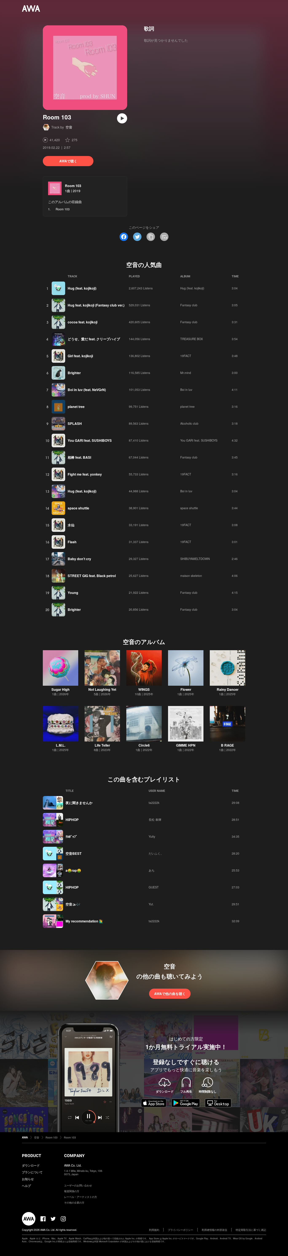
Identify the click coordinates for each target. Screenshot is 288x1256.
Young (73, 592)
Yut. (151, 904)
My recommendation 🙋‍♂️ (84, 921)
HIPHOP (72, 819)
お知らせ (28, 1179)
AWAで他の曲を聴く (170, 993)
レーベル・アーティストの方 (80, 1197)
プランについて (32, 1172)
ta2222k (154, 802)
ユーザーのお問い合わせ (78, 1185)
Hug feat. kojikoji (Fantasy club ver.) (96, 305)
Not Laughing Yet (102, 689)
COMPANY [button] (74, 1155)
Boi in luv (186, 389)
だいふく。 (156, 853)
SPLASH (75, 423)
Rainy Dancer (227, 689)
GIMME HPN (185, 745)
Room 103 (73, 185)
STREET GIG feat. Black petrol (92, 575)
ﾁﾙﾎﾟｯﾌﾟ (71, 836)
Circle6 (144, 745)
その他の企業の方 (74, 1202)
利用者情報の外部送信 (214, 1229)
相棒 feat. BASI (79, 457)
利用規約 (154, 1229)
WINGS (144, 689)
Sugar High (60, 689)
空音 (69, 127)
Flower (185, 689)
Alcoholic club (189, 423)
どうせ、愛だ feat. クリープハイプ (94, 339)
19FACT (185, 356)
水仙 (71, 525)
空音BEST (74, 853)
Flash (72, 541)
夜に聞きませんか (79, 802)
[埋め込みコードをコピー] (164, 237)
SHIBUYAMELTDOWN (195, 559)
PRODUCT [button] (31, 1155)
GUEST (154, 887)
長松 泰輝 (155, 819)
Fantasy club (188, 305)
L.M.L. (60, 745)
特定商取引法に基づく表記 (251, 1229)
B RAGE (227, 745)
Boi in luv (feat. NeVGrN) (87, 389)
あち (152, 870)
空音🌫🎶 (73, 904)
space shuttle (78, 508)
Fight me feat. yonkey (85, 474)
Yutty (152, 836)
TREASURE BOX (191, 339)
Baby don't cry (79, 558)
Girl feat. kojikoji (80, 355)
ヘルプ (26, 1185)
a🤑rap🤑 (73, 870)
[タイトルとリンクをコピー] (151, 237)
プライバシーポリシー (180, 1229)
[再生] (122, 118)
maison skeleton (191, 575)
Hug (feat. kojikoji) (82, 288)
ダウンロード (31, 1165)
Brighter (74, 372)
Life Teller (102, 745)
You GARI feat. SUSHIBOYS (90, 440)
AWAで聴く (68, 161)
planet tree (76, 406)
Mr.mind (185, 373)
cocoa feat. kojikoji (82, 322)
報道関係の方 (71, 1191)
